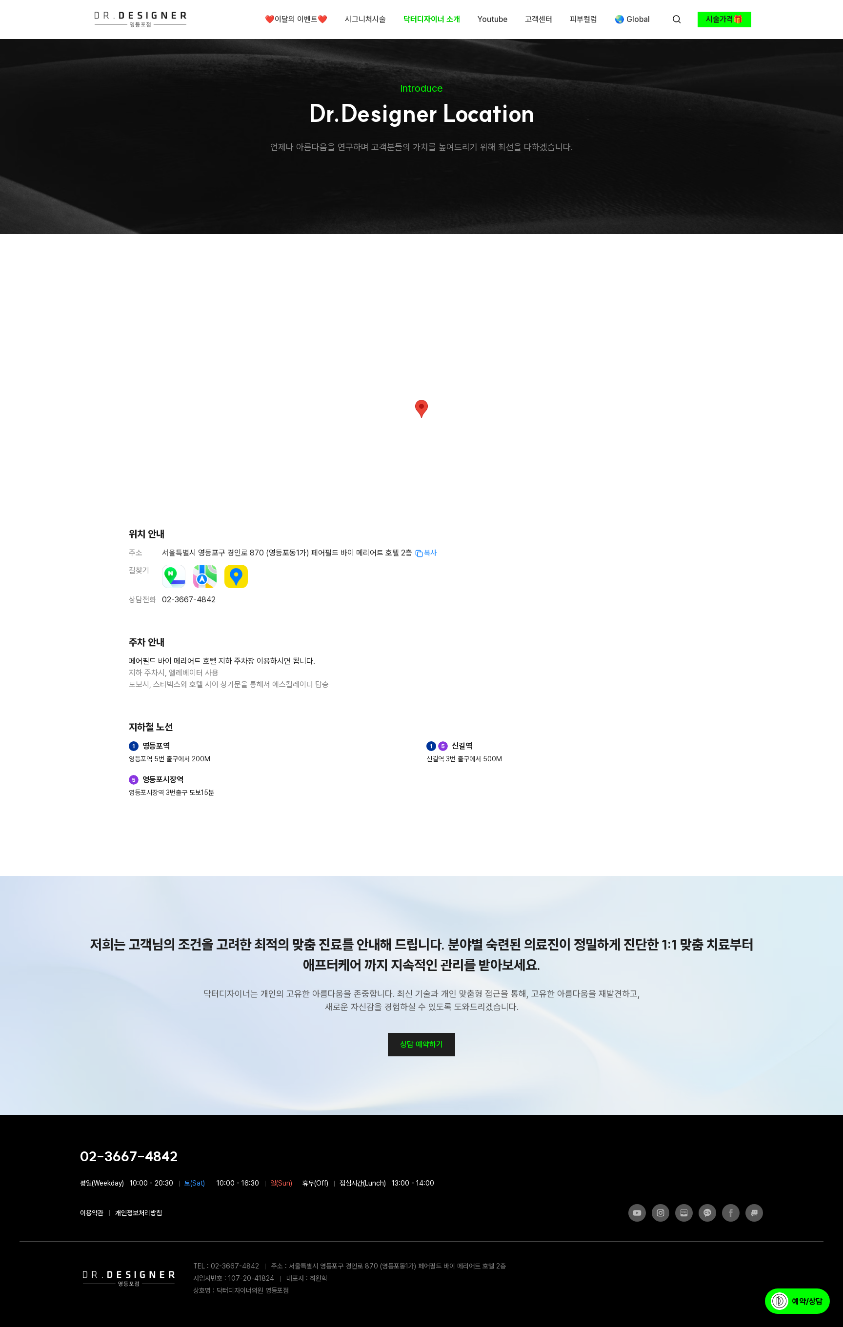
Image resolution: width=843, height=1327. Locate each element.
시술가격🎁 (724, 19)
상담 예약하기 (421, 1044)
